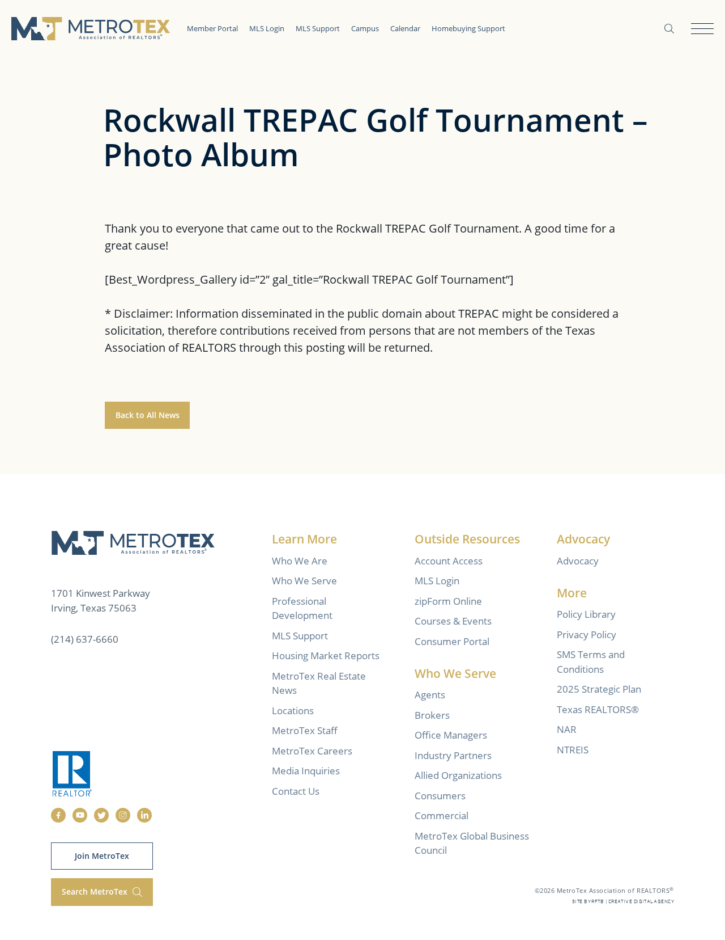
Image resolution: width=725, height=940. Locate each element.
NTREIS (572, 749)
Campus (365, 28)
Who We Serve (304, 580)
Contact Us (295, 791)
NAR (567, 729)
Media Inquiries (306, 770)
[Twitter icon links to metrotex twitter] (101, 815)
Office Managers (451, 734)
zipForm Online (448, 601)
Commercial (441, 815)
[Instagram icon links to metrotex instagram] (123, 815)
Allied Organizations (458, 775)
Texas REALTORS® (598, 709)
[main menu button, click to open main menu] (702, 28)
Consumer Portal (452, 641)
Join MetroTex (102, 855)
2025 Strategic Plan (599, 688)
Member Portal (212, 28)
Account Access (449, 560)
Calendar (405, 28)
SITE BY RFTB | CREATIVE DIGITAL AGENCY (623, 901)
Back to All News (148, 415)
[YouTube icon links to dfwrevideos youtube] (79, 815)
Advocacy (578, 560)
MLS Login (266, 28)
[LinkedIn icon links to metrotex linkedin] (144, 815)
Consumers (440, 795)
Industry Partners (453, 755)
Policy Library (586, 614)
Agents (430, 694)
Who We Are (299, 560)
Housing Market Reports (325, 655)
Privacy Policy (586, 634)
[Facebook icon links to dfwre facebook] (58, 815)
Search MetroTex (96, 891)
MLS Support (318, 28)
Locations (293, 710)
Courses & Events (453, 620)
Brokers (432, 715)
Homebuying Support (468, 28)
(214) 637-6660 (84, 639)
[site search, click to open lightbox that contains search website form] (669, 28)
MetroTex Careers (312, 750)
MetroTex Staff (305, 730)
